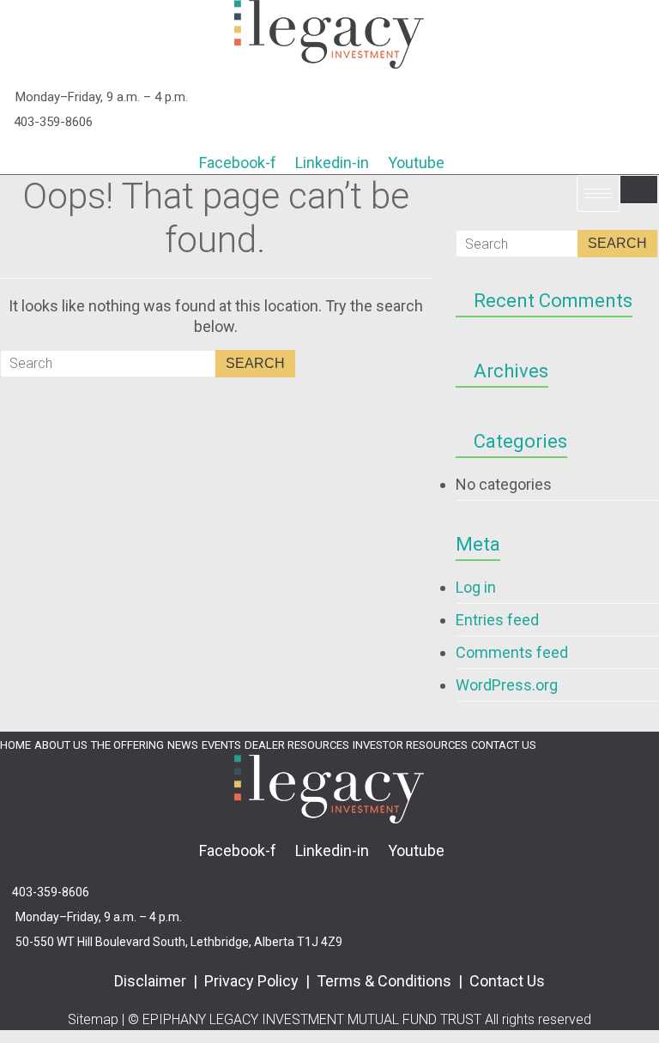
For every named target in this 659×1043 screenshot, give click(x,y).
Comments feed (512, 652)
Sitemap (93, 1019)
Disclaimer (152, 981)
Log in (476, 587)
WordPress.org (507, 685)
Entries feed (497, 620)
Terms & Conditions (386, 981)
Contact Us (507, 981)
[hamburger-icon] (639, 189)
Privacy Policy (251, 981)
